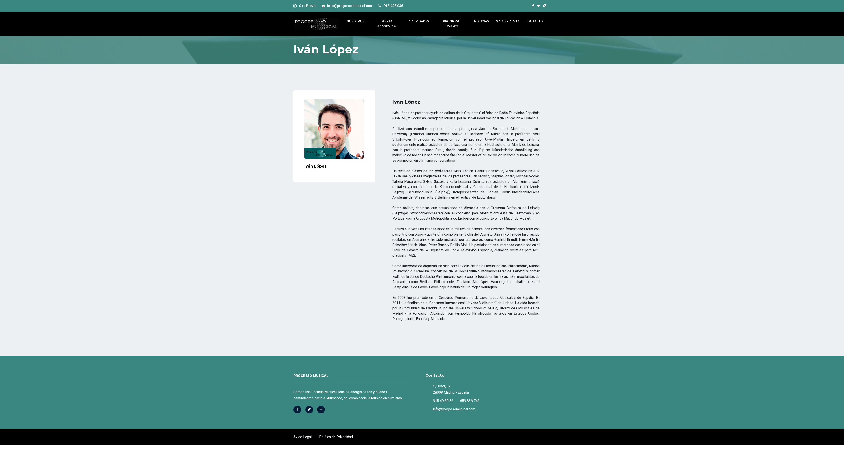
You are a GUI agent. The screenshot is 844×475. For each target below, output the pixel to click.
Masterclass (507, 21)
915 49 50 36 (443, 401)
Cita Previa (307, 6)
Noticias (481, 21)
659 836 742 (470, 401)
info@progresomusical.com (350, 6)
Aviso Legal (302, 437)
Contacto (534, 21)
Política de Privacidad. (336, 437)
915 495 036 (393, 6)
